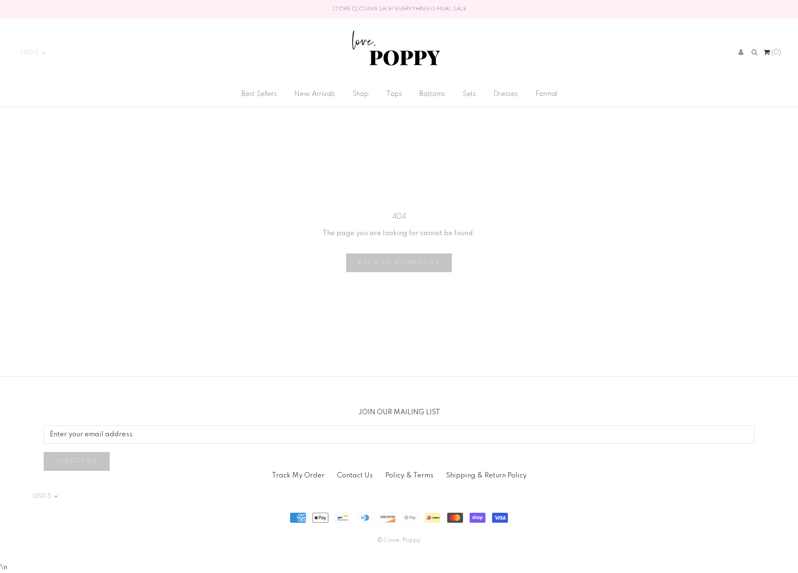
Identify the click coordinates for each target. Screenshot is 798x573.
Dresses (505, 94)
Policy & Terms (409, 475)
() (775, 52)
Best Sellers (259, 94)
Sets (469, 94)
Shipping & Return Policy (486, 475)
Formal (546, 94)
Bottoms (432, 94)
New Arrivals (314, 94)
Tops (394, 94)
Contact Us (355, 475)
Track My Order (298, 475)
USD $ (30, 53)
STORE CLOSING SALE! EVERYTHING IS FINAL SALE (399, 9)
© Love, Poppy (399, 540)
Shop (360, 94)
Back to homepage (399, 263)
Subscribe (77, 461)
